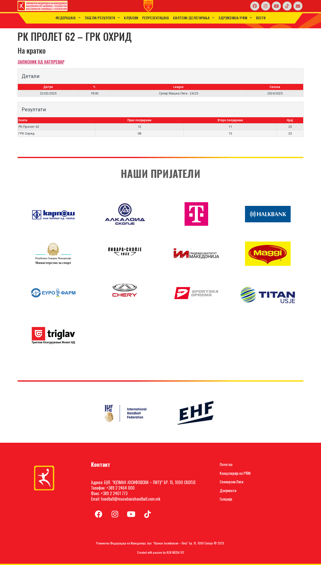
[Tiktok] (287, 6)
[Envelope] (297, 6)
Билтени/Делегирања (191, 17)
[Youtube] (276, 6)
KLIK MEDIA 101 (175, 552)
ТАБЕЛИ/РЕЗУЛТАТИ (100, 17)
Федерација (65, 17)
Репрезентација (155, 17)
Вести (261, 17)
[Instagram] (265, 6)
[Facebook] (254, 6)
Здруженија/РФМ (232, 17)
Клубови (131, 17)
